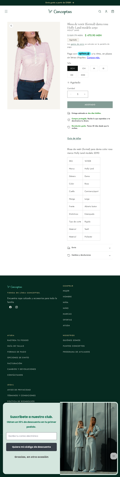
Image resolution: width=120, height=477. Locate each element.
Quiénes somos (72, 340)
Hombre (67, 296)
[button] (6, 11)
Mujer (66, 290)
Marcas (67, 314)
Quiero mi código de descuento (31, 447)
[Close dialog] (113, 408)
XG (73, 75)
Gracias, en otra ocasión (31, 457)
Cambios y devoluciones (21, 369)
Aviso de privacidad (19, 389)
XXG (84, 75)
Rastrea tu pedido (18, 340)
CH (85, 69)
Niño (65, 308)
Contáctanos (15, 375)
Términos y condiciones (21, 395)
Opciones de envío (18, 357)
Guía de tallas (74, 138)
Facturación (14, 363)
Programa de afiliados (76, 351)
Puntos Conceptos (74, 346)
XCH (74, 69)
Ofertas (67, 319)
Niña (65, 302)
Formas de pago (16, 351)
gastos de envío (77, 44)
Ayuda (66, 325)
